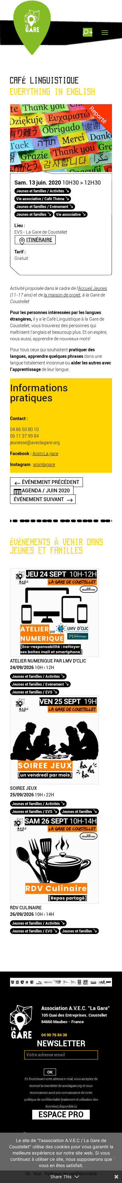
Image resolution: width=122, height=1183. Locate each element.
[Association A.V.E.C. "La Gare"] (21, 1037)
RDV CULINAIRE (26, 908)
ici (75, 1106)
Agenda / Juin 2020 (46, 491)
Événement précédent (50, 482)
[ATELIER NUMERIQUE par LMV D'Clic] (54, 655)
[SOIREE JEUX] (54, 782)
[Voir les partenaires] (61, 985)
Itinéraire (39, 240)
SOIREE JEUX (23, 788)
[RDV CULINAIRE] (54, 902)
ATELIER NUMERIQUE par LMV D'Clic (48, 661)
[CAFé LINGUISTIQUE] (61, 170)
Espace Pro (61, 1114)
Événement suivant (39, 499)
